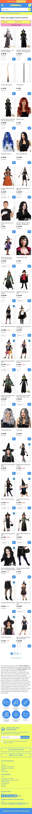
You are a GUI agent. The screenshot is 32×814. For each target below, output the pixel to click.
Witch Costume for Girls (7, 499)
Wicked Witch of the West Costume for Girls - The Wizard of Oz (23, 396)
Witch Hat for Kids (6, 637)
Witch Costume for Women (8, 326)
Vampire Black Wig (21, 257)
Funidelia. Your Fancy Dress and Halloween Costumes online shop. (15, 5)
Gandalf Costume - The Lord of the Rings (7, 51)
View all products (16, 658)
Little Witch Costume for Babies (23, 499)
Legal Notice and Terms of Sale (10, 780)
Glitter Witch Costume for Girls (23, 603)
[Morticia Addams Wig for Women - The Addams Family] (23, 211)
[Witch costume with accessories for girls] (8, 245)
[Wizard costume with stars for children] (23, 314)
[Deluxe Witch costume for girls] (23, 521)
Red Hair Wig (20, 119)
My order (3, 765)
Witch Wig (19, 430)
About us (3, 786)
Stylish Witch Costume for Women (23, 465)
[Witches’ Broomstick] (8, 73)
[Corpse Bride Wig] (8, 142)
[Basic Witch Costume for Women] (23, 176)
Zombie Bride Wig (6, 430)
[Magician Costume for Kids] (23, 280)
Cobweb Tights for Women (8, 602)
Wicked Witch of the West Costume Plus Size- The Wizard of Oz (8, 120)
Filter (6, 22)
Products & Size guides (7, 766)
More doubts (4, 771)
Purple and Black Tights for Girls (22, 568)
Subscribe (25, 737)
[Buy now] (14, 59)
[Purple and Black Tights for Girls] (23, 556)
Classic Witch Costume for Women (23, 361)
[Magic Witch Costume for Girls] (8, 349)
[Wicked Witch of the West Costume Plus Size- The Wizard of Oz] (8, 107)
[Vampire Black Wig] (23, 245)
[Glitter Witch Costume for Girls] (23, 590)
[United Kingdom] (2, 796)
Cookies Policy (5, 783)
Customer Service (17, 749)
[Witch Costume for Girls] (8, 487)
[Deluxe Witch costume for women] (8, 280)
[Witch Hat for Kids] (8, 625)
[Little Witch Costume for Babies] (23, 487)
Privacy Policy (5, 781)
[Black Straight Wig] (23, 142)
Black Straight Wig (21, 154)
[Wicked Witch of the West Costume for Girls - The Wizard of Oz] (23, 383)
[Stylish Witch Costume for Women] (23, 452)
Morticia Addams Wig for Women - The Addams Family (23, 223)
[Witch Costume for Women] (8, 314)
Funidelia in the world (7, 778)
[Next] (20, 653)
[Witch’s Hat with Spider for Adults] (8, 452)
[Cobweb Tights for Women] (8, 590)
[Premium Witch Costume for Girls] (8, 176)
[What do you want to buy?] (2, 5)
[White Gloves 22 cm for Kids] (8, 211)
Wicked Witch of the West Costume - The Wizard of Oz (23, 51)
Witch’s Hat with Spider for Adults (8, 465)
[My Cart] (29, 5)
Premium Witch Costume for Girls (7, 189)
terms (5, 742)
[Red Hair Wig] (23, 107)
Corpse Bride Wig (5, 154)
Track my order (17, 755)
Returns (3, 769)
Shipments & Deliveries (7, 768)
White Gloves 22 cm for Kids (7, 223)
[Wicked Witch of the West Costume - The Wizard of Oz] (23, 38)
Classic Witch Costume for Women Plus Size (23, 637)
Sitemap (3, 785)
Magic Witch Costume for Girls (8, 361)
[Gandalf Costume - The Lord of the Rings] (8, 38)
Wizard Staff (19, 84)
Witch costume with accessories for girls (6, 258)
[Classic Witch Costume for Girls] (8, 521)
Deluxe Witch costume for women (8, 292)
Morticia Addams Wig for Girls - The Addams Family (8, 568)
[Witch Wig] (23, 418)
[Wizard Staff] (23, 73)
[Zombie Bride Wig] (8, 418)
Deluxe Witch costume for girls (23, 534)
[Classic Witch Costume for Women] (23, 349)
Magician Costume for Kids (22, 292)
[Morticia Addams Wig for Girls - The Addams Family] (8, 556)
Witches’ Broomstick (6, 84)
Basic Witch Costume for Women (23, 189)
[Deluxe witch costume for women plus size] (8, 383)
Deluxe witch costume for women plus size (8, 396)
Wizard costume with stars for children (23, 327)
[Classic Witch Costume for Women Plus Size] (23, 625)
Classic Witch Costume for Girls (8, 534)
